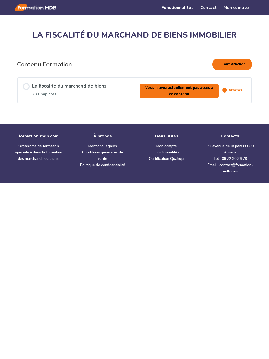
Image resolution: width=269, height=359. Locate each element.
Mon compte (236, 8)
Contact (208, 8)
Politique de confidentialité (102, 164)
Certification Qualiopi (166, 158)
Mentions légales (102, 145)
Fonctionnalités (178, 8)
